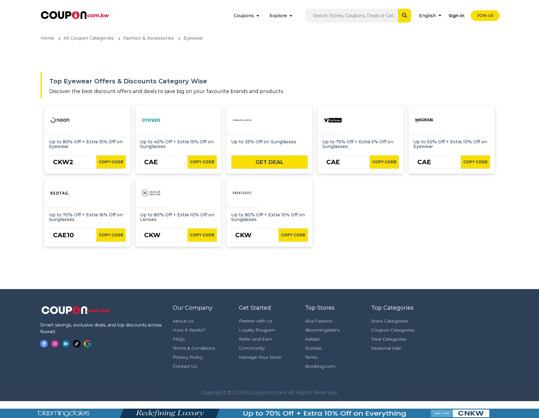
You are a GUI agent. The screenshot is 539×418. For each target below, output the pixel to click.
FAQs (179, 339)
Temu (311, 357)
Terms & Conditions (194, 348)
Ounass (313, 348)
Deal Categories (388, 339)
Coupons (244, 15)
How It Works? (189, 330)
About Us (183, 321)
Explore (278, 15)
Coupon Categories (392, 330)
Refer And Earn (255, 339)
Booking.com (320, 366)
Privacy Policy (187, 357)
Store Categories (389, 321)
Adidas (312, 339)
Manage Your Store (260, 357)
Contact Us (185, 366)
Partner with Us (255, 321)
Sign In (456, 15)
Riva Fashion (319, 321)
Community (252, 348)
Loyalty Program (257, 330)
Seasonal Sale (386, 348)
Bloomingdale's (322, 330)
